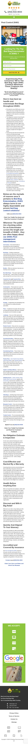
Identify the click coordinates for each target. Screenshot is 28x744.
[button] (14, 17)
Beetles (5, 268)
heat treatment (15, 173)
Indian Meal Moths (7, 360)
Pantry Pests (6, 358)
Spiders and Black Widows (9, 369)
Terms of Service (14, 716)
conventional (22, 181)
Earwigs (5, 302)
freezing (9, 182)
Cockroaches (6, 287)
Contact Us (14, 719)
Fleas (4, 308)
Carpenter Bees (17, 279)
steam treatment (14, 179)
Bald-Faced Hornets (11, 379)
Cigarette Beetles (18, 360)
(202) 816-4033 (17, 214)
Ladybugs (5, 315)
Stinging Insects (7, 377)
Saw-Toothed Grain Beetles (17, 358)
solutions (14, 210)
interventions (9, 241)
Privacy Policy (14, 713)
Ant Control (6, 244)
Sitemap (14, 722)
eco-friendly (9, 173)
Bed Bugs (5, 252)
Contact (8, 560)
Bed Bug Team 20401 (14, 83)
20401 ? (15, 54)
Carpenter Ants (7, 279)
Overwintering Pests (8, 351)
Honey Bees (6, 380)
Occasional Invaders (8, 338)
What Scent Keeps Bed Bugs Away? (10, 696)
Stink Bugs (6, 394)
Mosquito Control (7, 404)
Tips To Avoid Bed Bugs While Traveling (10, 700)
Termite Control (7, 415)
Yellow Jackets (15, 377)
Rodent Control (7, 326)
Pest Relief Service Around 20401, (17, 94)
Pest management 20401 (11, 550)
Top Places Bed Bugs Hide (7, 698)
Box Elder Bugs (7, 272)
